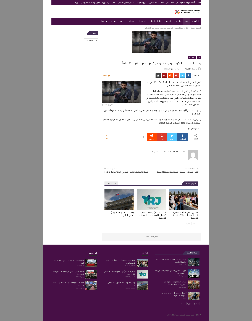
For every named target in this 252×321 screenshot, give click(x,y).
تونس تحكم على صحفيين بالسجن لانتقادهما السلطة (177, 172)
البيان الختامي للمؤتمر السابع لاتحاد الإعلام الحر (68, 262)
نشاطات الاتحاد (156, 21)
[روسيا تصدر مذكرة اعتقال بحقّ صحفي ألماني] (119, 199)
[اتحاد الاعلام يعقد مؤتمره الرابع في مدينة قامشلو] (91, 285)
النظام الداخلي (154, 2)
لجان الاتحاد (165, 2)
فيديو (113, 21)
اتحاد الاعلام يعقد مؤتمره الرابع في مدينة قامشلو (68, 284)
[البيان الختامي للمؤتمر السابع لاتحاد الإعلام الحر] (91, 263)
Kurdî (199, 2)
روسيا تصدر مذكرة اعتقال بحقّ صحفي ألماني (121, 284)
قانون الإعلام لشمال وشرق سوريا (87, 2)
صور (121, 21)
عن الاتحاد (174, 2)
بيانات (178, 21)
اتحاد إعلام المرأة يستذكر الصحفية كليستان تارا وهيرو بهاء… (119, 273)
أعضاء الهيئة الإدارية (187, 2)
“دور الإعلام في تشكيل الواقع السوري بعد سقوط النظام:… (171, 261)
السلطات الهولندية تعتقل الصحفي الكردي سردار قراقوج (126, 172)
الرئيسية (195, 21)
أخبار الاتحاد (192, 57)
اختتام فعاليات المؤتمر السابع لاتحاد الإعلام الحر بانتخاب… (68, 273)
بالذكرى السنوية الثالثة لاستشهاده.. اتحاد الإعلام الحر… (120, 262)
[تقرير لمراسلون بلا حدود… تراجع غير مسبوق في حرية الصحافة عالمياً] (194, 296)
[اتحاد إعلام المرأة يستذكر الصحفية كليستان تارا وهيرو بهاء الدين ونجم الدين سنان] (151, 199)
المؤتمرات (142, 21)
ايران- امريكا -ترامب (91, 40)
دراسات (169, 21)
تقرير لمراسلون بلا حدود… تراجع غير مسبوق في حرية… (174, 294)
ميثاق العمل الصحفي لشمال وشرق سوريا (118, 2)
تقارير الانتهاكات (141, 2)
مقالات (131, 21)
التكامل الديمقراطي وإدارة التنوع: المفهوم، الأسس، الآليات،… (174, 283)
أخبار (186, 21)
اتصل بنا (104, 21)
